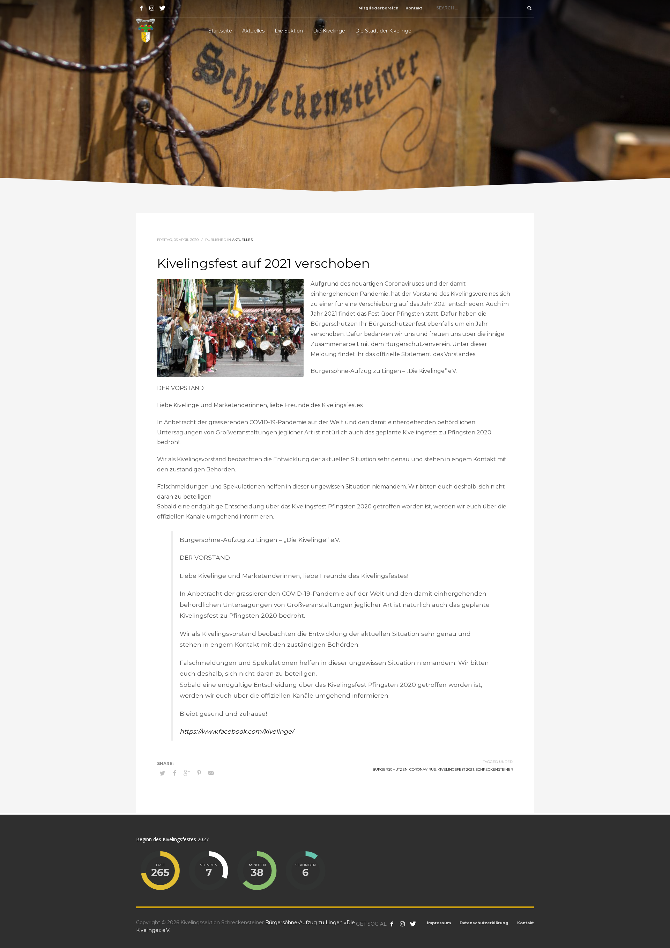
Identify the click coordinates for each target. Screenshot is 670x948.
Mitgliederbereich (378, 8)
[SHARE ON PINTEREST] (199, 773)
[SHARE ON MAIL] (211, 773)
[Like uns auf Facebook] (392, 924)
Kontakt (413, 8)
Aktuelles (242, 239)
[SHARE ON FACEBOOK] (174, 773)
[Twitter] (162, 8)
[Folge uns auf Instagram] (402, 924)
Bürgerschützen (390, 769)
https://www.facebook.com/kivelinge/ (237, 731)
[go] (529, 8)
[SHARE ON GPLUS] (186, 773)
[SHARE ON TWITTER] (162, 773)
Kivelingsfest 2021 (456, 769)
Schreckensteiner (494, 769)
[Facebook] (141, 8)
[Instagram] (152, 8)
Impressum (439, 922)
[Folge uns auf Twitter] (413, 924)
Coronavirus (422, 769)
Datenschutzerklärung (484, 922)
